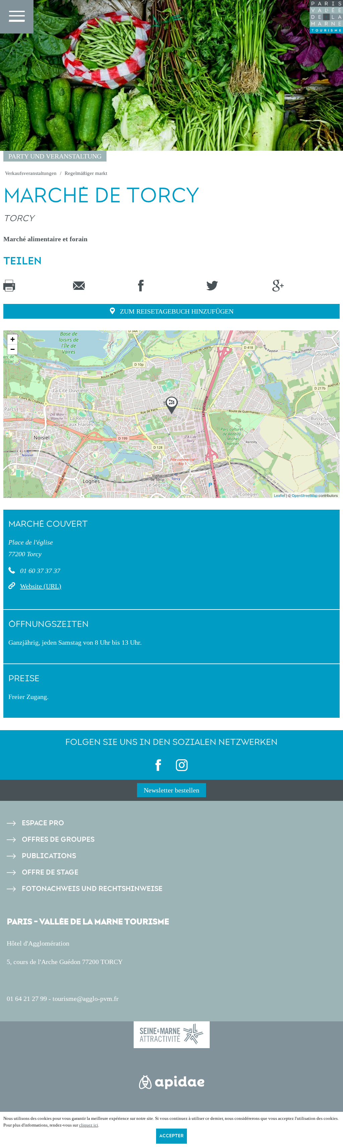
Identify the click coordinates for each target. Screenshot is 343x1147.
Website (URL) (40, 586)
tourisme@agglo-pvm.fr (86, 998)
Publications (49, 856)
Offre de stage (50, 872)
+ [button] (12, 339)
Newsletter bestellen (171, 790)
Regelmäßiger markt (86, 173)
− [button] (12, 349)
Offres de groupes (58, 839)
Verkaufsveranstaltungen (31, 173)
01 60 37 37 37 (39, 570)
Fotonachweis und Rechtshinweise (92, 889)
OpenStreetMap (305, 495)
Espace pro (43, 823)
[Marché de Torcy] (171, 405)
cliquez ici (88, 1125)
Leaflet (279, 495)
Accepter (171, 1136)
